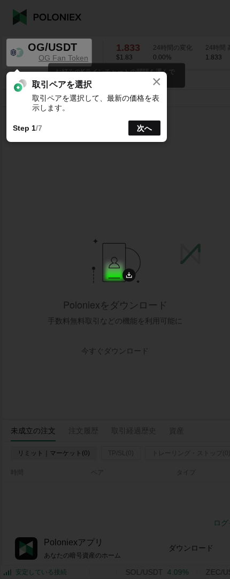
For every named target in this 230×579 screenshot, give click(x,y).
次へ (144, 128)
